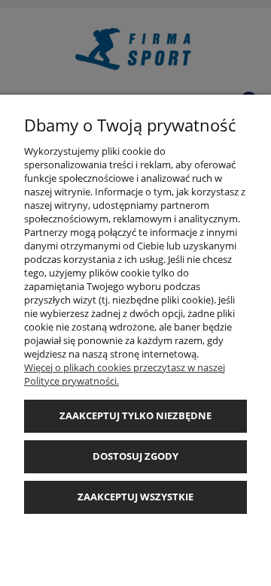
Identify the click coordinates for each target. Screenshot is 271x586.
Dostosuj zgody (135, 456)
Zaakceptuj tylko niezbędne (135, 415)
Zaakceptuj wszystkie (135, 496)
